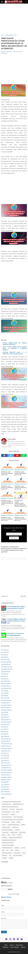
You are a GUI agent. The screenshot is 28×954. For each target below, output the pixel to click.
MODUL (3, 835)
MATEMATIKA (22, 832)
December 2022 (5, 722)
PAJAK (13, 835)
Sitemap (23, 947)
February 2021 (5, 765)
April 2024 (4, 695)
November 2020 (5, 772)
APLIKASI (12, 809)
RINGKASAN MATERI (7, 853)
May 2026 (3, 654)
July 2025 (3, 674)
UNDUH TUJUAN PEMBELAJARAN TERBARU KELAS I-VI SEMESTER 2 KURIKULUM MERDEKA (15, 348)
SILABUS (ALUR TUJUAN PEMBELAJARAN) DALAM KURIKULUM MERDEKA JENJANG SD (20, 503)
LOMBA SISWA (13, 832)
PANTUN (19, 835)
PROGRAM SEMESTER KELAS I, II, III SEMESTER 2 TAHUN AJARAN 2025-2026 (15, 353)
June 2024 (4, 693)
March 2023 (4, 717)
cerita (13, 812)
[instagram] (10, 940)
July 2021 (3, 753)
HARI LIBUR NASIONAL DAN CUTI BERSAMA (12, 819)
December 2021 (5, 743)
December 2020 (5, 770)
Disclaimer (5, 947)
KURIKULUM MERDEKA (7, 829)
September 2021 (5, 748)
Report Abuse (6, 897)
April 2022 (4, 734)
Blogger (17, 894)
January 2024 (4, 702)
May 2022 (3, 731)
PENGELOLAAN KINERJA (8, 845)
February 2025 (5, 683)
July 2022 (3, 726)
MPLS (8, 835)
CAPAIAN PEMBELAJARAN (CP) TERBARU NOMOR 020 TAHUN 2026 (15, 343)
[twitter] (11, 455)
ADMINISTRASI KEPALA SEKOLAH (10, 806)
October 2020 (4, 775)
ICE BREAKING (5, 822)
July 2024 (3, 690)
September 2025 (5, 669)
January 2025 (4, 686)
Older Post (23, 596)
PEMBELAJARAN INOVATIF (15, 837)
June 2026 (4, 652)
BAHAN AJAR (19, 809)
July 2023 (3, 712)
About (5, 945)
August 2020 (4, 779)
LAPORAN (17, 829)
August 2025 (4, 671)
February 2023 (5, 719)
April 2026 (4, 657)
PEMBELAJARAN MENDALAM (9, 840)
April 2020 (4, 789)
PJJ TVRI (23, 847)
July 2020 (3, 782)
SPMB (23, 853)
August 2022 (4, 724)
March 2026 (4, 659)
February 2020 (5, 794)
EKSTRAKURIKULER (6, 817)
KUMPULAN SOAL (6, 827)
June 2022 (4, 729)
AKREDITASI (5, 809)
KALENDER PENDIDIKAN (13, 824)
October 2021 (4, 746)
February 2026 (5, 662)
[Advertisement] (14, 19)
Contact (12, 945)
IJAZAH (12, 822)
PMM (3, 850)
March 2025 (4, 681)
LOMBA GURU (5, 832)
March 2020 (4, 791)
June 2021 (4, 755)
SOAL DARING (17, 853)
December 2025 (5, 666)
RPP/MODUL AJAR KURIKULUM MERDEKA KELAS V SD (7, 473)
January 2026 (4, 664)
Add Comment (4, 53)
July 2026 (3, 650)
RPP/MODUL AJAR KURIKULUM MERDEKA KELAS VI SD (20, 488)
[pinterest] (17, 455)
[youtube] (22, 940)
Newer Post (4, 596)
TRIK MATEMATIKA (17, 855)
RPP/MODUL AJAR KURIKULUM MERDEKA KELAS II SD (7, 488)
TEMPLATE (4, 855)
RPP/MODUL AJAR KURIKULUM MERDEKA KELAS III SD (7, 519)
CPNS (17, 812)
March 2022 (4, 736)
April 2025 (4, 678)
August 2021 (4, 751)
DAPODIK (13, 814)
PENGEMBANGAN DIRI (7, 847)
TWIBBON (11, 858)
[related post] (7, 466)
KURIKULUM (15, 827)
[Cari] (26, 2)
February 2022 (5, 738)
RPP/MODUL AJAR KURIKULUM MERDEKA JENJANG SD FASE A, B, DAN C (7, 502)
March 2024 (4, 698)
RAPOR (17, 850)
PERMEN (17, 847)
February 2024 (5, 700)
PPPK (11, 850)
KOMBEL (23, 824)
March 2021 (4, 763)
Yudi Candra (8, 51)
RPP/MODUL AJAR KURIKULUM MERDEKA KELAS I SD (20, 519)
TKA (10, 855)
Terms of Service (14, 947)
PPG (7, 850)
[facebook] (4, 455)
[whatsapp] (23, 455)
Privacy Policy (19, 945)
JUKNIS (4, 824)
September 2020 (5, 777)
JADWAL (18, 822)
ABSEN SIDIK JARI (6, 804)
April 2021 (4, 760)
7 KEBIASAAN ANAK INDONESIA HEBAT (11, 801)
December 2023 (5, 705)
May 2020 (3, 787)
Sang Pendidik (17, 952)
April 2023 (4, 714)
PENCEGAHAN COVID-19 (8, 842)
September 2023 (5, 710)
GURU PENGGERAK (18, 817)
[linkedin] (18, 940)
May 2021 (3, 758)
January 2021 (4, 767)
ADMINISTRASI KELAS (18, 804)
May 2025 (3, 676)
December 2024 (5, 688)
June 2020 (4, 784)
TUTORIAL (4, 858)
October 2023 (4, 707)
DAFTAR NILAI (5, 814)
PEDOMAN (4, 837)
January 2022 (4, 741)
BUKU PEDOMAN (6, 812)
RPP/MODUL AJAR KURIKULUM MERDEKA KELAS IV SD (20, 473)
